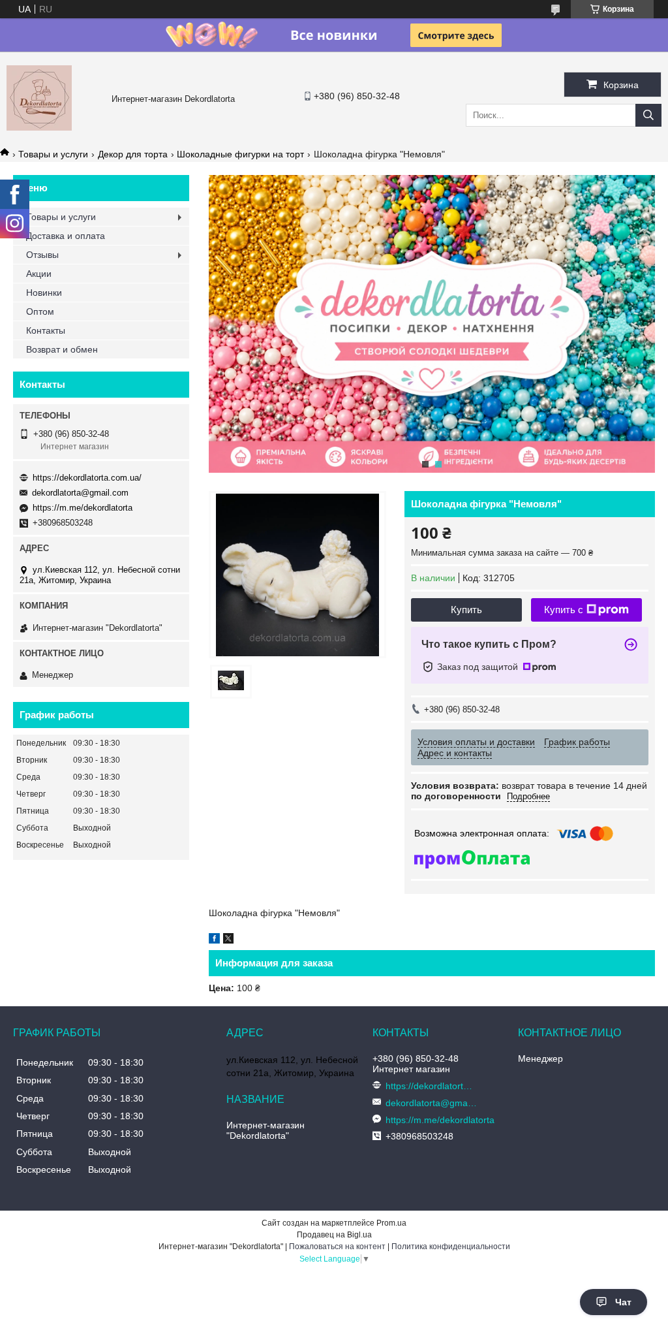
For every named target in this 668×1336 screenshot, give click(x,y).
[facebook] (214, 940)
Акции (39, 273)
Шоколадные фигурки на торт (240, 154)
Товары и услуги (53, 154)
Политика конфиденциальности (450, 1246)
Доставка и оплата (65, 236)
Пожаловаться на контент (337, 1246)
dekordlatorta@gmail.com (80, 493)
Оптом (40, 311)
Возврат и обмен (62, 349)
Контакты (45, 330)
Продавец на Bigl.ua (334, 1234)
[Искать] (648, 115)
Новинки (44, 292)
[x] (228, 940)
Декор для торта (133, 154)
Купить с (563, 609)
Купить (466, 609)
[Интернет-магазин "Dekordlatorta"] (39, 127)
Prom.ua (391, 1223)
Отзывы (42, 254)
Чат (623, 1302)
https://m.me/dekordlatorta (82, 508)
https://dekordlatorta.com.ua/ (87, 478)
